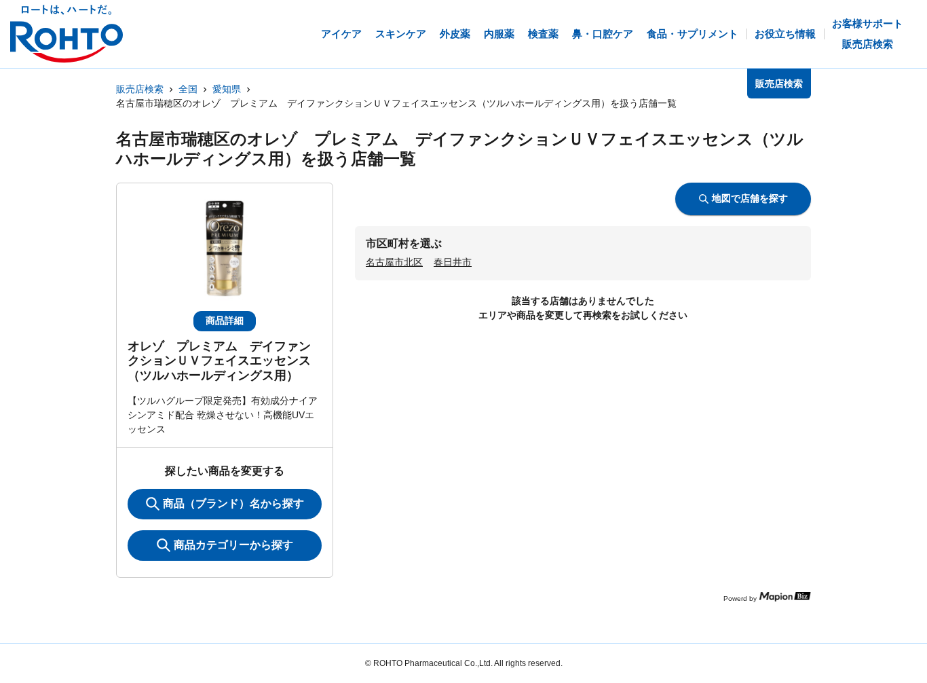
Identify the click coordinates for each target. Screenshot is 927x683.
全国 (187, 89)
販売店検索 (140, 89)
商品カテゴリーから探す (233, 545)
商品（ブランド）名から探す (233, 503)
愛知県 (226, 89)
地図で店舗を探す (750, 198)
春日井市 (453, 262)
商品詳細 (225, 320)
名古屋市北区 (394, 262)
